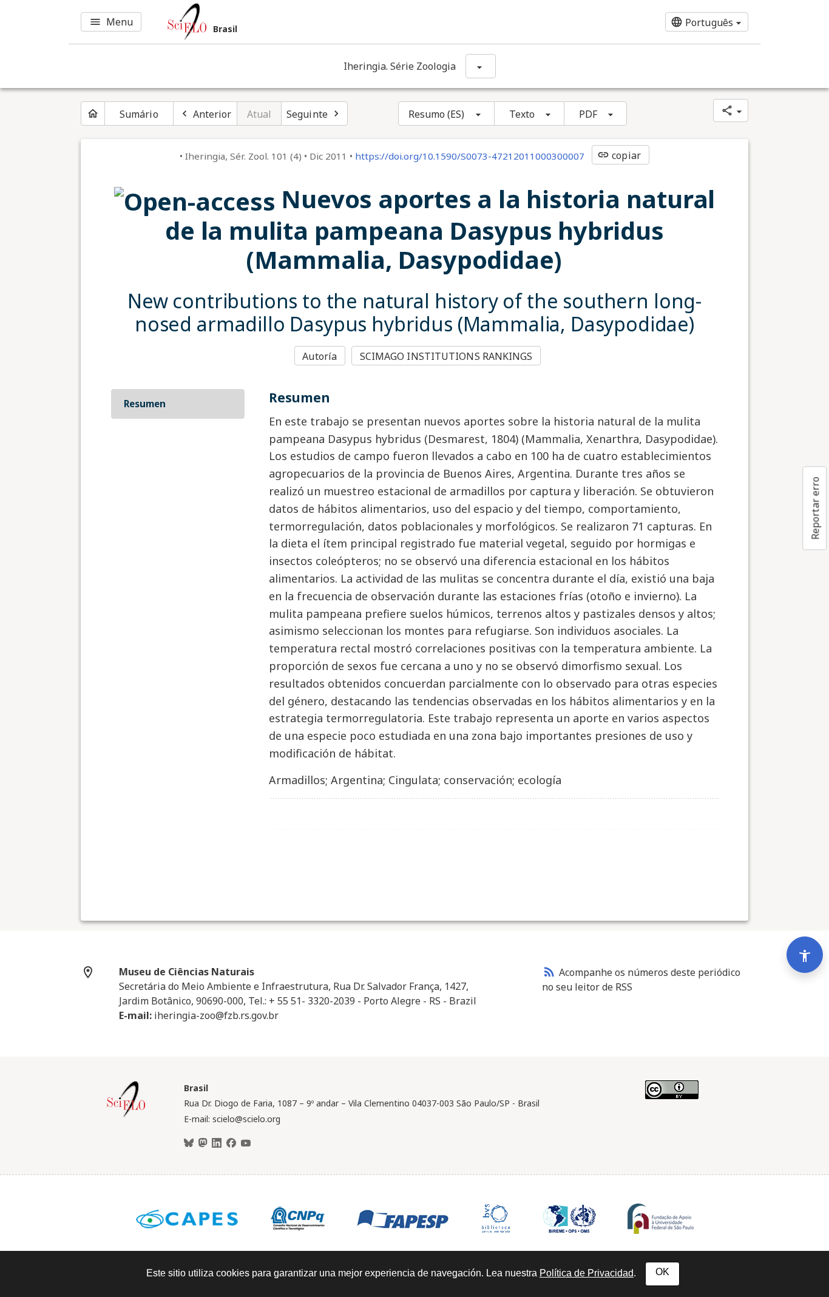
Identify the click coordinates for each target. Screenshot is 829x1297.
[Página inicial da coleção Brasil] (126, 1115)
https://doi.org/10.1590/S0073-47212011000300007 (469, 156)
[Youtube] (246, 1143)
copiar (619, 155)
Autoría (319, 356)
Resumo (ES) (436, 114)
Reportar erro (815, 508)
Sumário (139, 114)
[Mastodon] (202, 1143)
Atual (259, 114)
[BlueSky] (189, 1143)
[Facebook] (231, 1143)
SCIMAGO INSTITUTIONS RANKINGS (446, 356)
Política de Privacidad (587, 1273)
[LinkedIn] (217, 1143)
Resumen (145, 404)
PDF (588, 114)
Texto (522, 114)
